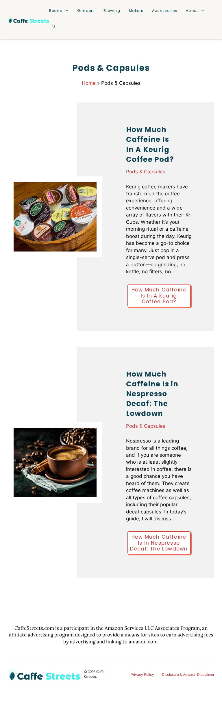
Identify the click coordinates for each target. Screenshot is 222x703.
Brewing (111, 10)
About (192, 10)
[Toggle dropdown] (67, 10)
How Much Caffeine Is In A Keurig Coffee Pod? (150, 144)
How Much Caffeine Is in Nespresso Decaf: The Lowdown (152, 394)
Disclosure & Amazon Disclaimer (188, 674)
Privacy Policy (142, 674)
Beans (55, 10)
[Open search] (53, 26)
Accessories (164, 10)
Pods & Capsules (145, 172)
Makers (136, 10)
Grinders (86, 10)
